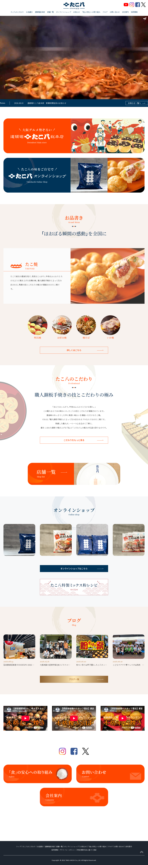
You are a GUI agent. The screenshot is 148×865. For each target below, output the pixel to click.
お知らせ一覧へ (134, 103)
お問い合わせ (115, 12)
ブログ (104, 12)
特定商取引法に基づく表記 (87, 850)
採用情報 (134, 12)
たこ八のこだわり (17, 12)
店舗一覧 (50, 12)
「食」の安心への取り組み (91, 12)
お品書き (29, 12)
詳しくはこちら (74, 350)
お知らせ (76, 12)
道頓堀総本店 (40, 12)
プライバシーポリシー (67, 850)
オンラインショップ (63, 12)
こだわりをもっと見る (74, 440)
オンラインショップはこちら (74, 568)
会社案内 (125, 12)
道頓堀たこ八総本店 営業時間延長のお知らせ (46, 103)
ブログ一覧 (74, 679)
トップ (18, 846)
